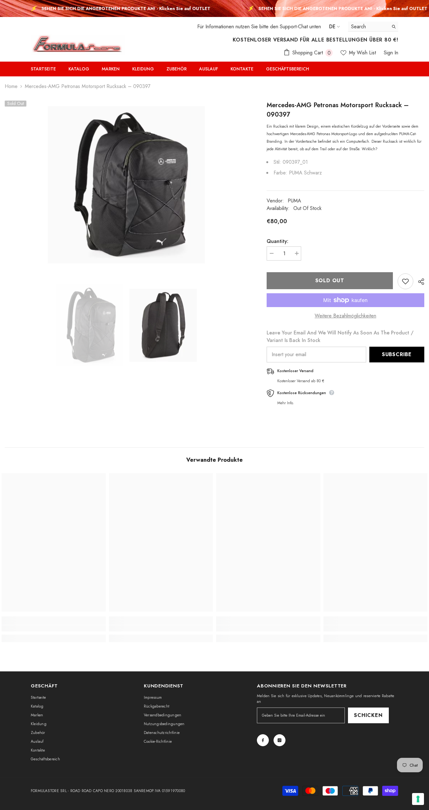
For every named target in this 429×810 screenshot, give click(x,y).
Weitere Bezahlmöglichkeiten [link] (345, 315)
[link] (54, 628)
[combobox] (368, 26)
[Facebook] (263, 740)
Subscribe (397, 354)
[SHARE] (418, 281)
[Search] (373, 27)
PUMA (294, 200)
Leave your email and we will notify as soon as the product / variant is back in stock (340, 336)
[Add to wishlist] (405, 281)
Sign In (391, 52)
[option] (126, 184)
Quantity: (277, 241)
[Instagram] (279, 740)
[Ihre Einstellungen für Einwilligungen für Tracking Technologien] (418, 799)
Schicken (368, 715)
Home (11, 86)
